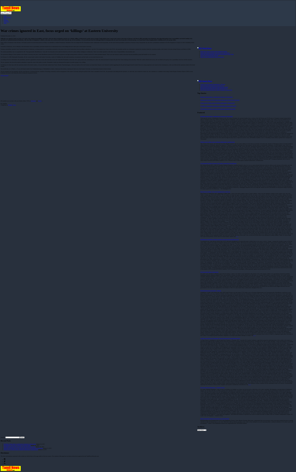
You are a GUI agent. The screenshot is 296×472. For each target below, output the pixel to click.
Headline (10, 105)
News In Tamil (7, 17)
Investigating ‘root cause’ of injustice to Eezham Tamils (17, 445)
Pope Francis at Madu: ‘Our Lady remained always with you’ (215, 191)
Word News (207, 48)
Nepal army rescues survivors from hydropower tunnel (213, 51)
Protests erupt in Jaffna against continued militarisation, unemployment (217, 103)
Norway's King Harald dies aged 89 (209, 55)
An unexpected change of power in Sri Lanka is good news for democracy (218, 163)
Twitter (40, 101)
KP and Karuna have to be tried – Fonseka (210, 290)
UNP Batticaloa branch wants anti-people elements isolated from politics (217, 109)
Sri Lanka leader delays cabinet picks (209, 272)
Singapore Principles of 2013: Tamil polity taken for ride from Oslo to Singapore (219, 100)
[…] (237, 236)
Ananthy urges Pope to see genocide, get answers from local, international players (220, 338)
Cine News (6, 21)
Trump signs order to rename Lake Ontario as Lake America (215, 53)
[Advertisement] (47, 88)
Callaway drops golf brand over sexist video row (212, 85)
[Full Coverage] (4, 75)
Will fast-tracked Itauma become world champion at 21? (214, 88)
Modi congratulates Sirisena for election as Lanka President (214, 418)
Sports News (207, 81)
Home (5, 16)
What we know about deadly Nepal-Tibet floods (212, 57)
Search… (3, 437)
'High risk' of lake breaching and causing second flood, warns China (217, 54)
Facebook (33, 101)
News (5, 19)
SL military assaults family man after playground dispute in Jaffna (19, 447)
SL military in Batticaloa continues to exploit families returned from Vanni (218, 106)
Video (5, 23)
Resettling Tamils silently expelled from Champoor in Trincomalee (216, 97)
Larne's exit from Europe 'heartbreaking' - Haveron (212, 84)
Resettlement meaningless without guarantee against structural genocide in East (219, 239)
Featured (6, 20)
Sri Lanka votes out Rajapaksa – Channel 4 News (212, 387)
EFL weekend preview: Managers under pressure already (214, 87)
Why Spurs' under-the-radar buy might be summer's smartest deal (216, 90)
